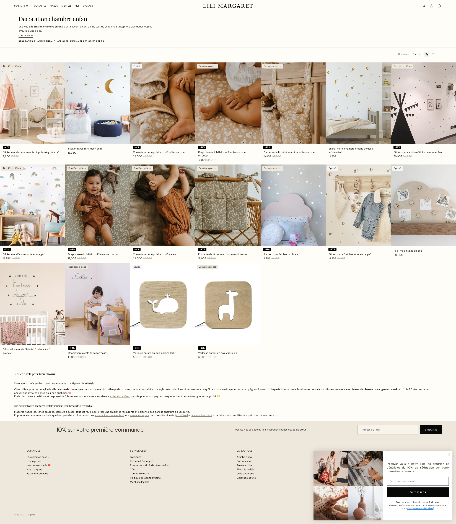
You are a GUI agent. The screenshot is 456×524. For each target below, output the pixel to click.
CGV (132, 469)
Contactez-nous (139, 473)
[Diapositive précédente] (5, 103)
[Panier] (439, 6)
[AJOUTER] (59, 138)
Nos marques (34, 469)
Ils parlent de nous (37, 473)
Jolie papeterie (245, 473)
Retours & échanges (141, 461)
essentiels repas (139, 415)
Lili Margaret (28, 514)
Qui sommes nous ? (38, 457)
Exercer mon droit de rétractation (149, 465)
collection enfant (120, 396)
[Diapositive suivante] (60, 103)
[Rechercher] (424, 6)
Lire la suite (26, 36)
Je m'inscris (418, 492)
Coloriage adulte (246, 477)
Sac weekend (244, 461)
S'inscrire (431, 429)
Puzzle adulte (244, 465)
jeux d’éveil (181, 415)
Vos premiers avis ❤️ (39, 465)
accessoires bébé (201, 415)
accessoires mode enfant (109, 415)
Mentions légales (139, 482)
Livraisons (135, 457)
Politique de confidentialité (145, 477)
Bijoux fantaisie (245, 469)
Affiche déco (244, 457)
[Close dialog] (449, 454)
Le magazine (34, 461)
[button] (417, 54)
